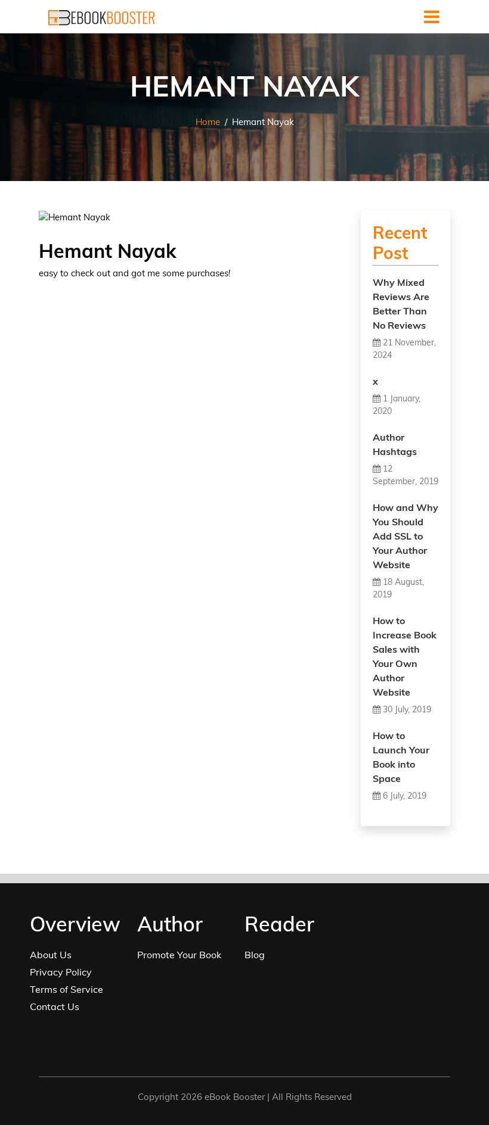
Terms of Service (66, 989)
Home (208, 121)
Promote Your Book (179, 955)
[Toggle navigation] (432, 17)
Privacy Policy (61, 972)
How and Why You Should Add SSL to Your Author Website (405, 536)
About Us (51, 955)
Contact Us (54, 1006)
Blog (254, 955)
